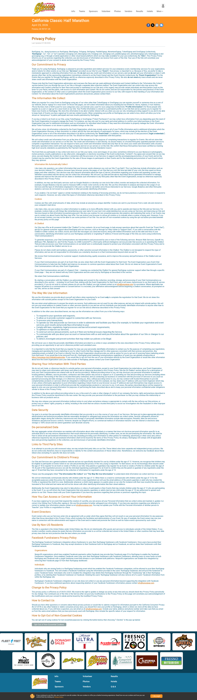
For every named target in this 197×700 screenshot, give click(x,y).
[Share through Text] (161, 25)
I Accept (156, 696)
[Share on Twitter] (152, 25)
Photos (117, 11)
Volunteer (106, 11)
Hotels (150, 11)
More (159, 11)
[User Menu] (163, 5)
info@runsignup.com (125, 284)
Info (73, 11)
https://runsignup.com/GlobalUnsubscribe (48, 357)
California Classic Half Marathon (60, 20)
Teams (82, 11)
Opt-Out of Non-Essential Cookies (49, 624)
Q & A (113, 686)
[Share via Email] (157, 25)
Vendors (128, 11)
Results (139, 11)
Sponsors (93, 11)
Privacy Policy (58, 697)
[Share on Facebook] (148, 25)
